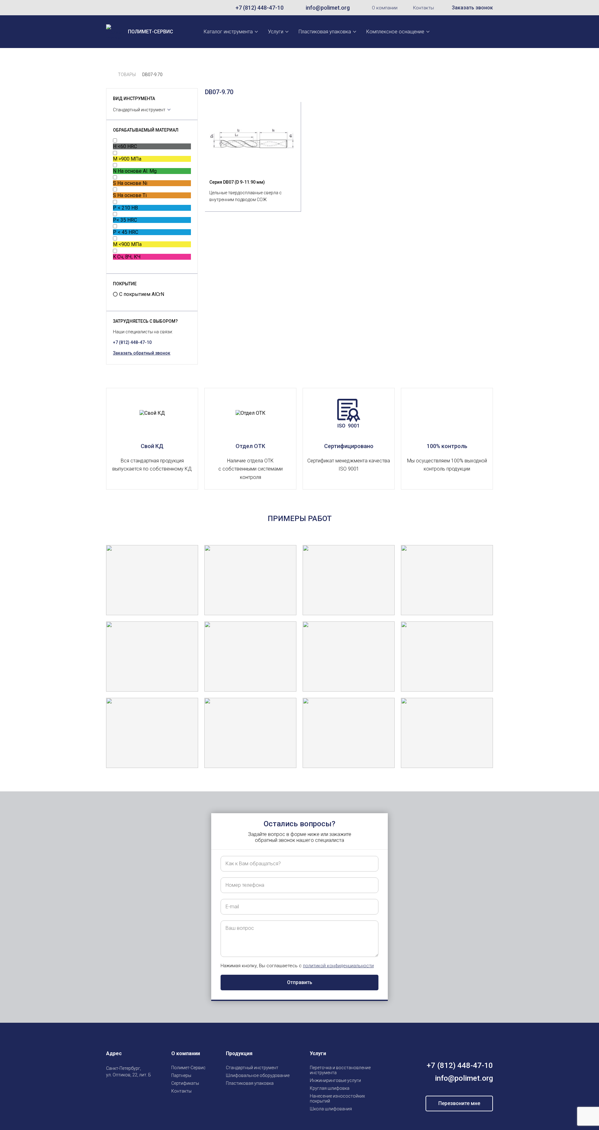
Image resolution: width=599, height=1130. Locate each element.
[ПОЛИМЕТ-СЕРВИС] (108, 74)
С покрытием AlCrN (141, 294)
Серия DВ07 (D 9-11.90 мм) (237, 182)
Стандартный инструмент (139, 109)
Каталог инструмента (228, 32)
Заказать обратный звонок (141, 352)
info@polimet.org (328, 7)
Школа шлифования (331, 1108)
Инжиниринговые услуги (335, 1080)
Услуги (275, 32)
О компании (384, 8)
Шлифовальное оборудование (258, 1075)
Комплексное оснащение (395, 32)
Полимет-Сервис (188, 1067)
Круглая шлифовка (329, 1088)
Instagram (110, 1089)
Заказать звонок (472, 8)
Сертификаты (185, 1083)
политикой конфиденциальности (338, 965)
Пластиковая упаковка (325, 32)
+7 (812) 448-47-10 (260, 7)
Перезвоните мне (459, 1103)
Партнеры (181, 1075)
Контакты (423, 8)
